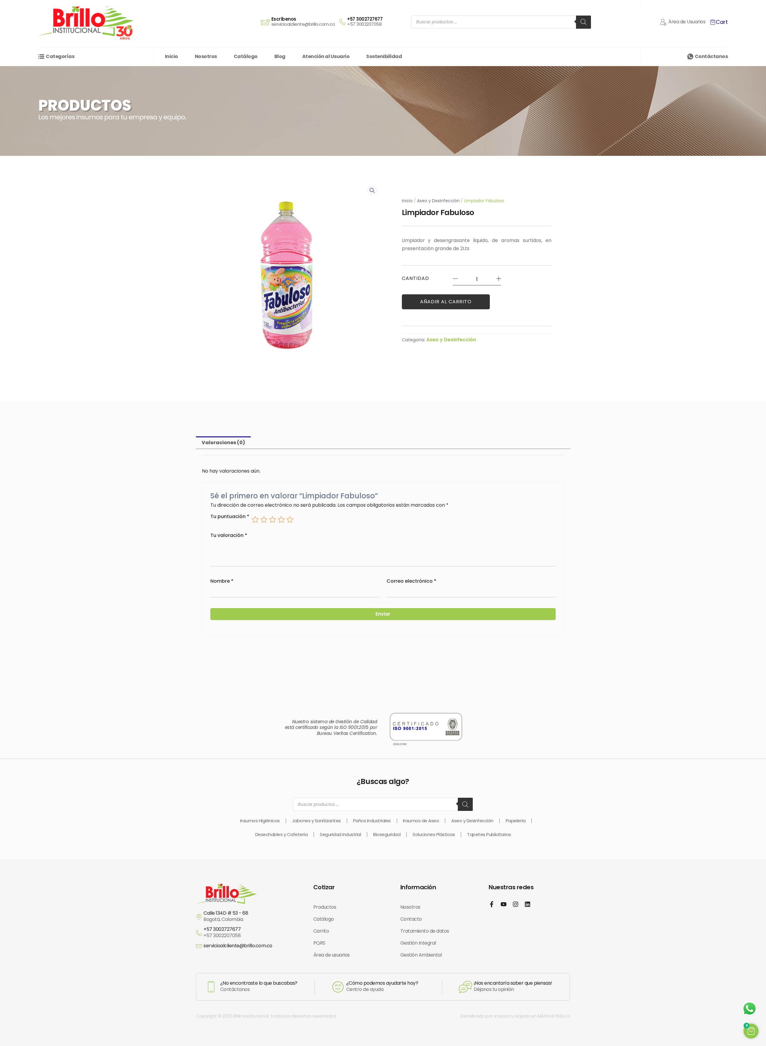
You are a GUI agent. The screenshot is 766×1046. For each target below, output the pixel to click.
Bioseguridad (386, 834)
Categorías (60, 56)
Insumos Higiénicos (260, 820)
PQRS (319, 943)
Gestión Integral (418, 943)
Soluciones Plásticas (434, 834)
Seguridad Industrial (340, 834)
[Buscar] (583, 22)
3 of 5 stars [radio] (272, 519)
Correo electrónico (411, 581)
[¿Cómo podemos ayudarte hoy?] (338, 987)
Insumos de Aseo (421, 820)
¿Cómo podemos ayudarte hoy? (382, 983)
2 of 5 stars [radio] (264, 519)
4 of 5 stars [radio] (281, 519)
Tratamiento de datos (424, 931)
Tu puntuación (229, 517)
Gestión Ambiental (421, 954)
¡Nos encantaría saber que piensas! (513, 983)
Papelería (516, 820)
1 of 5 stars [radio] (255, 519)
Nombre (221, 581)
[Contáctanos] (690, 57)
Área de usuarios (331, 954)
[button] (372, 190)
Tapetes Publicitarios (489, 834)
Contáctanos (711, 56)
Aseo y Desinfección (438, 201)
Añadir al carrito (446, 301)
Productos (324, 907)
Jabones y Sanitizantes (316, 820)
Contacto (411, 919)
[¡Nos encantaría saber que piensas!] (465, 987)
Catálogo (323, 919)
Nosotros (410, 907)
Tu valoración (228, 535)
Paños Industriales (372, 820)
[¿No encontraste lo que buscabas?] (211, 986)
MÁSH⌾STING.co (554, 1016)
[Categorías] (41, 57)
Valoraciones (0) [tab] (223, 442)
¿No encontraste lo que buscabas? (258, 983)
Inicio (407, 201)
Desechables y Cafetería (281, 834)
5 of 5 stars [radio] (290, 519)
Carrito (321, 931)
